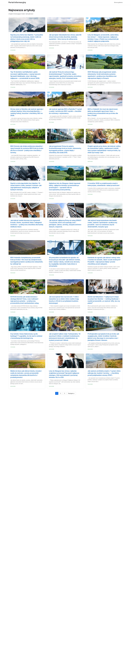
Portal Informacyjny (17, 2)
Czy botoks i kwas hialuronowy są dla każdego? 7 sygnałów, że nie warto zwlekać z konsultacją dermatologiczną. (26, 336)
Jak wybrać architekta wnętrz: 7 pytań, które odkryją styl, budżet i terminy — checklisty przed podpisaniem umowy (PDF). (104, 373)
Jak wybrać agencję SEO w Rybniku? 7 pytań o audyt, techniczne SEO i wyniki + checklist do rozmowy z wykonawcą (65, 111)
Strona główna (118, 2)
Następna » (71, 393)
